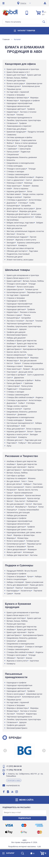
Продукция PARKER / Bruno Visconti (22, 571)
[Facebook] (4, 791)
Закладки (11, 242)
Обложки (10, 286)
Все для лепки (38, 369)
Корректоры (12, 112)
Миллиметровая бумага (17, 335)
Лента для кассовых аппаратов (20, 248)
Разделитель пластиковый (18, 254)
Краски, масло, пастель (17, 352)
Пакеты (18, 588)
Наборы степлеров (15, 582)
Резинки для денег (15, 256)
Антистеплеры (35, 200)
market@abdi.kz (13, 785)
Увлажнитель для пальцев (18, 512)
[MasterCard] (39, 832)
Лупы (9, 446)
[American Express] (39, 825)
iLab (39, 846)
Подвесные (25, 151)
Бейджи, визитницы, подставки (20, 222)
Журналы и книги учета (25, 239)
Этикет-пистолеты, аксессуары (20, 259)
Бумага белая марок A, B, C (18, 72)
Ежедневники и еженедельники (20, 163)
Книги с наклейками (34, 487)
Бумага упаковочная (34, 582)
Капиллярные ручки (31, 86)
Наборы (38, 217)
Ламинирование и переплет (19, 126)
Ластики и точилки (28, 112)
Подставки (33, 251)
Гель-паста (19, 501)
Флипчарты (12, 211)
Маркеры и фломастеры (17, 97)
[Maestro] (24, 825)
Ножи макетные (13, 186)
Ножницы (28, 183)
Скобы (32, 203)
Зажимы (35, 186)
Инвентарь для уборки (16, 129)
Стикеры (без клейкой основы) (20, 177)
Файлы (10, 143)
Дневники (22, 414)
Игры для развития (15, 428)
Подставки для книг (33, 440)
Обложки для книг (14, 440)
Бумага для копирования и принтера (23, 69)
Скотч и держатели (15, 180)
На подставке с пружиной (18, 92)
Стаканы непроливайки (32, 363)
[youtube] (12, 791)
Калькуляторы (13, 205)
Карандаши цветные (16, 109)
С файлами (11, 149)
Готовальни (12, 123)
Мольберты (20, 507)
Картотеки (11, 245)
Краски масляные (33, 495)
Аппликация (28, 552)
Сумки (9, 593)
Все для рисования (28, 360)
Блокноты (11, 160)
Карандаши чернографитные (19, 103)
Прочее (33, 237)
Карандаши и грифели (30, 100)
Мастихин (37, 504)
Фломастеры (12, 100)
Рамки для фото (36, 585)
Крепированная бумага (33, 349)
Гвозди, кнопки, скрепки (32, 194)
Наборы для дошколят (16, 338)
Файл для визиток (14, 228)
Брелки (10, 588)
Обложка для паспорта (16, 251)
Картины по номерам (16, 478)
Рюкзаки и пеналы (28, 312)
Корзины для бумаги (15, 191)
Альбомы (10, 343)
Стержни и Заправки (16, 95)
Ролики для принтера (16, 80)
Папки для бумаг (25, 146)
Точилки (19, 114)
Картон (31, 346)
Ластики (10, 114)
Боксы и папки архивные (26, 143)
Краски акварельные (16, 355)
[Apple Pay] (8, 832)
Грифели (31, 109)
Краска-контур (33, 498)
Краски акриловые (15, 495)
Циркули (23, 329)
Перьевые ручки (14, 89)
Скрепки (27, 197)
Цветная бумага (13, 349)
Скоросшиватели (28, 140)
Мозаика (31, 478)
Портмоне (38, 590)
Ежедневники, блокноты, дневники (22, 157)
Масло (9, 501)
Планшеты (11, 146)
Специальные (13, 154)
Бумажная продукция (16, 131)
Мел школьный (34, 443)
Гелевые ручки (13, 86)
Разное (17, 593)
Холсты (10, 507)
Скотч (28, 180)
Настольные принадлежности (20, 217)
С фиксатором (25, 149)
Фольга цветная (13, 552)
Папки (17, 363)
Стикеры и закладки (15, 171)
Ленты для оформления (17, 585)
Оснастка (21, 234)
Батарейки (26, 205)
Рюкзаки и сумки (14, 315)
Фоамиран (32, 549)
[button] (5, 750)
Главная (6, 39)
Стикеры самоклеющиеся (18, 174)
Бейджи (39, 222)
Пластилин (11, 372)
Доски (38, 208)
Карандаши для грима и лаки (19, 529)
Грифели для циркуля (16, 332)
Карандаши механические (18, 106)
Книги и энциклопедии (17, 579)
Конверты (22, 245)
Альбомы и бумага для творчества (21, 340)
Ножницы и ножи (14, 183)
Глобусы (21, 443)
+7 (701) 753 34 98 (14, 770)
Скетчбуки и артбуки (16, 374)
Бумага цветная (34, 75)
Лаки (9, 535)
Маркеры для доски (27, 211)
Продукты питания (36, 131)
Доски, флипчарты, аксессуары (20, 208)
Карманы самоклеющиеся (28, 242)
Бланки (10, 239)
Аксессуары (36, 214)
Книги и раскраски (15, 487)
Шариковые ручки (34, 83)
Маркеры (34, 97)
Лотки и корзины (20, 188)
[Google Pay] (24, 832)
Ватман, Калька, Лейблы (17, 78)
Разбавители (32, 501)
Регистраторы (13, 140)
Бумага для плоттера (16, 75)
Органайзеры (13, 220)
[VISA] (9, 825)
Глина (30, 481)
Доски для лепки (26, 372)
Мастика (10, 234)
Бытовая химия (13, 194)
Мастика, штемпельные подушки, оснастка (25, 231)
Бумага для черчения (16, 346)
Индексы (39, 177)
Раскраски (11, 489)
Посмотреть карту (13, 780)
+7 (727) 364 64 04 (14, 766)
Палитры (32, 507)
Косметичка (26, 590)
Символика (11, 134)
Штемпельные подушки (17, 237)
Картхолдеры (12, 590)
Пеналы (27, 315)
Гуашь (30, 355)
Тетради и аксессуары (16, 168)
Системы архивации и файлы (19, 137)
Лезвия (26, 186)
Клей (9, 188)
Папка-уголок (12, 151)
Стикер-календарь (15, 166)
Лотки (29, 191)
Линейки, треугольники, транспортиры (24, 120)
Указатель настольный (17, 225)
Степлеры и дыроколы (16, 200)
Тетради (32, 168)
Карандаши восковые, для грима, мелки (24, 532)
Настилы (33, 555)
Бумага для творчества (27, 343)
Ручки (29, 576)
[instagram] (16, 791)
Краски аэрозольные (16, 498)
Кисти (9, 363)
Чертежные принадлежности (19, 117)
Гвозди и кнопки (14, 197)
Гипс (23, 481)
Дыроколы (11, 203)
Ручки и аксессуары (15, 83)
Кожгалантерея (31, 588)
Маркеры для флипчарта (18, 214)
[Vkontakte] (8, 791)
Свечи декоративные (16, 549)
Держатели (38, 180)
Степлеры (22, 203)
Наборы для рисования (17, 515)
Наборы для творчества (17, 555)
